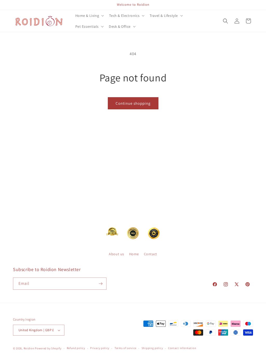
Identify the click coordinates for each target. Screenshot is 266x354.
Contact (150, 254)
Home (134, 254)
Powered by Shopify (48, 348)
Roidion (29, 348)
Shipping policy (152, 348)
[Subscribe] (100, 284)
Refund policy (76, 348)
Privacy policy (99, 348)
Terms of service (125, 348)
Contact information (182, 348)
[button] (89, 15)
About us (116, 254)
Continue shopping (133, 103)
